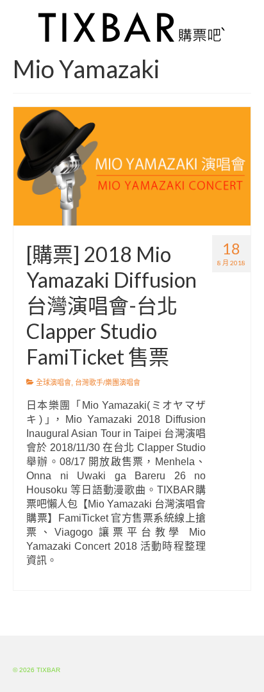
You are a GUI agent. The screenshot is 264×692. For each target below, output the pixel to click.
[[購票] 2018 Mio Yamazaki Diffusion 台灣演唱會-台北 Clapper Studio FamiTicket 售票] (132, 165)
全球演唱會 (53, 382)
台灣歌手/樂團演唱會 (107, 382)
